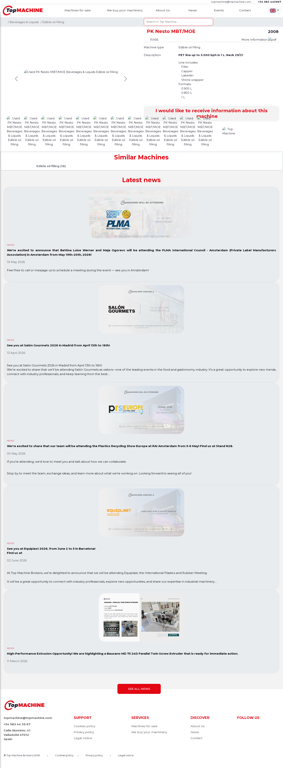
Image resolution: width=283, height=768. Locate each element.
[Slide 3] (67, 131)
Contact (245, 10)
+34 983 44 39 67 (17, 724)
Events (219, 10)
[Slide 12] (218, 131)
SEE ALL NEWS (139, 689)
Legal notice (83, 738)
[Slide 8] (153, 131)
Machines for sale (77, 10)
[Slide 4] (84, 131)
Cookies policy (84, 726)
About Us (163, 10)
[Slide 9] (171, 131)
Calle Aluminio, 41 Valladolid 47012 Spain (17, 735)
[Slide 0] (15, 131)
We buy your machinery (125, 10)
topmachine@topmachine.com (28, 718)
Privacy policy (84, 732)
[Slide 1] (32, 131)
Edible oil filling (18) (51, 166)
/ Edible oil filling (52, 22)
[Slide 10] (188, 131)
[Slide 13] (229, 131)
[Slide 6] (119, 131)
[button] (212, 114)
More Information (254, 39)
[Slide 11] (205, 131)
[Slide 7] (136, 131)
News (192, 10)
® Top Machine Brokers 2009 (22, 755)
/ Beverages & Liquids (23, 22)
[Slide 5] (101, 131)
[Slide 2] (49, 131)
